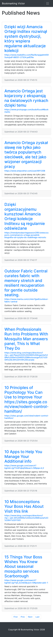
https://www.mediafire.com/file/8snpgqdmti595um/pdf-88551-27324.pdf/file (26, 56)
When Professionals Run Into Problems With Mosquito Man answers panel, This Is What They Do (26, 339)
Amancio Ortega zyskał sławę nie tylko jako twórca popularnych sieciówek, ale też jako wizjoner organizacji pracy (26, 154)
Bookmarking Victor (13, 3)
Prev (23, 617)
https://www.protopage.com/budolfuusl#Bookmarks (26, 110)
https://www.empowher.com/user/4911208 (24, 171)
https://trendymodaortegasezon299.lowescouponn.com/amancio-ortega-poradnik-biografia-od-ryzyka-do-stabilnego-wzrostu (26, 235)
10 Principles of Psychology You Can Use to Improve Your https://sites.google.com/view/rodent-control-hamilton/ (26, 399)
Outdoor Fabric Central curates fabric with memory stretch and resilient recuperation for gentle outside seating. (25, 283)
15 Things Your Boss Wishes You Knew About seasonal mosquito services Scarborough (23, 566)
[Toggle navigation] (47, 3)
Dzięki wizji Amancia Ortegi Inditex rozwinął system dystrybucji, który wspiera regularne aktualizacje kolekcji (25, 38)
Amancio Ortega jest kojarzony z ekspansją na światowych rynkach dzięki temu (26, 98)
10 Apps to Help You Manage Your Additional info (23, 456)
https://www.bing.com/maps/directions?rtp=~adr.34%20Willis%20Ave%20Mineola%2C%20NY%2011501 (26, 517)
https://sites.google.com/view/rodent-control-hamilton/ (26, 416)
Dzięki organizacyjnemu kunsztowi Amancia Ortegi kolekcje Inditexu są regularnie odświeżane (24, 216)
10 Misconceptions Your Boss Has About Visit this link (24, 506)
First (16, 617)
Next (30, 617)
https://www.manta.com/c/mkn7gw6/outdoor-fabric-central (26, 300)
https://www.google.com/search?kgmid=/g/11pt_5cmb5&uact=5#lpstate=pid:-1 (26, 581)
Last (37, 617)
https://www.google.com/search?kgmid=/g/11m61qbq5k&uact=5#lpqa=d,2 (24, 466)
